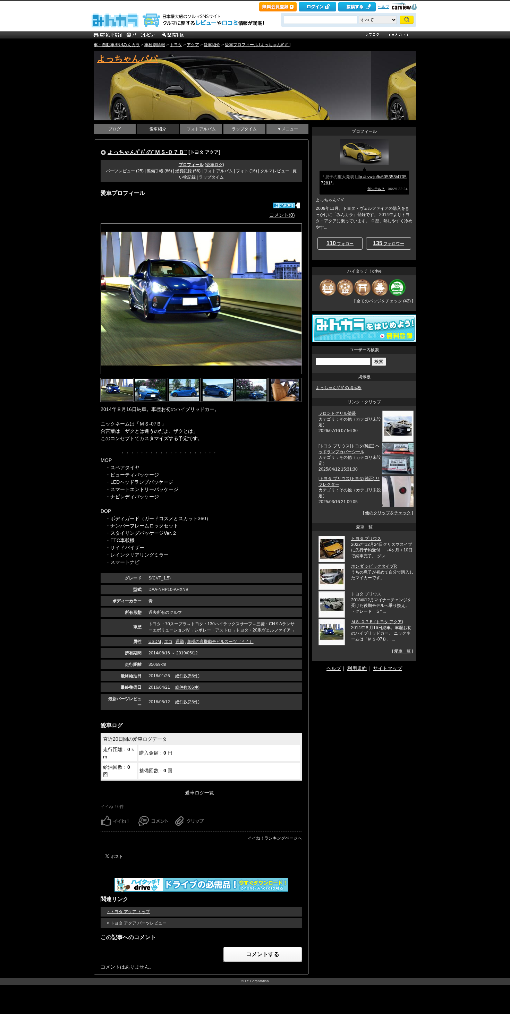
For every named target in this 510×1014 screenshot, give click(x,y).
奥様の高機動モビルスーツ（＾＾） (220, 641)
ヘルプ (383, 7)
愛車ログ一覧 (199, 793)
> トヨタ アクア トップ (128, 911)
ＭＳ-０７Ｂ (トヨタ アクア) (377, 621)
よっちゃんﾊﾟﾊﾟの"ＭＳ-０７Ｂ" (147, 152)
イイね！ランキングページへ (275, 838)
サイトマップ (387, 668)
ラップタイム (244, 129)
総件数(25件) (187, 701)
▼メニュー (287, 129)
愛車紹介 (212, 44)
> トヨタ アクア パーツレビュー (137, 923)
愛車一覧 (402, 651)
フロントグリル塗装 (337, 413)
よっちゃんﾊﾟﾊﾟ (330, 200)
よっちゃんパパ (127, 58)
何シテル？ (376, 189)
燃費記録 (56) (188, 171)
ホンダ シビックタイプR (374, 566)
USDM (154, 641)
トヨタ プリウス (366, 538)
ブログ (114, 129)
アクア (193, 44)
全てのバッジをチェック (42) (383, 301)
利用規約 (357, 668)
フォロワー (388, 243)
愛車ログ (214, 164)
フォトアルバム (201, 129)
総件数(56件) (187, 675)
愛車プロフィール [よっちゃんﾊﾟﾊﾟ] (257, 44)
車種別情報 (154, 44)
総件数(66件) (187, 687)
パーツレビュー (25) (125, 171)
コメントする (262, 954)
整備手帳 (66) (159, 171)
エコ (168, 641)
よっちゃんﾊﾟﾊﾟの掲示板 (339, 387)
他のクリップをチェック (388, 512)
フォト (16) (246, 171)
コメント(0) (282, 215)
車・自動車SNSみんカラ (117, 44)
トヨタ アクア (204, 152)
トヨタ (176, 44)
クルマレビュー (274, 171)
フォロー (340, 243)
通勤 (180, 641)
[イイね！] (284, 205)
